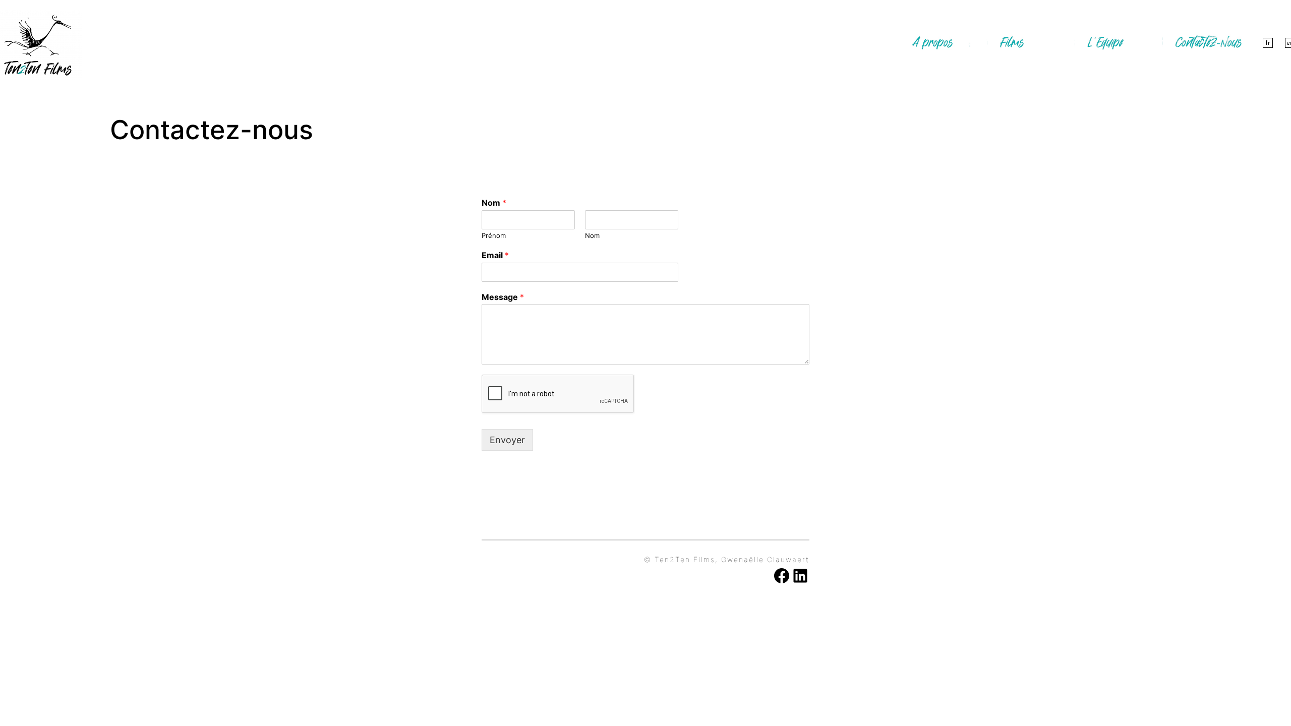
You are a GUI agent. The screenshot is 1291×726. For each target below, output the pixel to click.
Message (503, 297)
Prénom (494, 235)
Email (495, 255)
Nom (494, 203)
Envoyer (507, 440)
